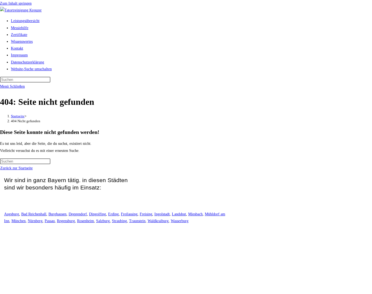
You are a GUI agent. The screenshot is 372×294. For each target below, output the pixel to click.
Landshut (179, 214)
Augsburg (11, 214)
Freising (146, 214)
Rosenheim (85, 221)
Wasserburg (179, 221)
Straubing (119, 221)
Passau (50, 221)
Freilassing (129, 214)
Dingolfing (97, 214)
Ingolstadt (162, 214)
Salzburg (103, 221)
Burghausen (57, 214)
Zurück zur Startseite (16, 168)
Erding (113, 214)
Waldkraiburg (158, 221)
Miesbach (195, 214)
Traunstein (137, 221)
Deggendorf (78, 214)
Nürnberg (35, 221)
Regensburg (66, 221)
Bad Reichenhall (33, 214)
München (18, 221)
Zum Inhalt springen (16, 3)
